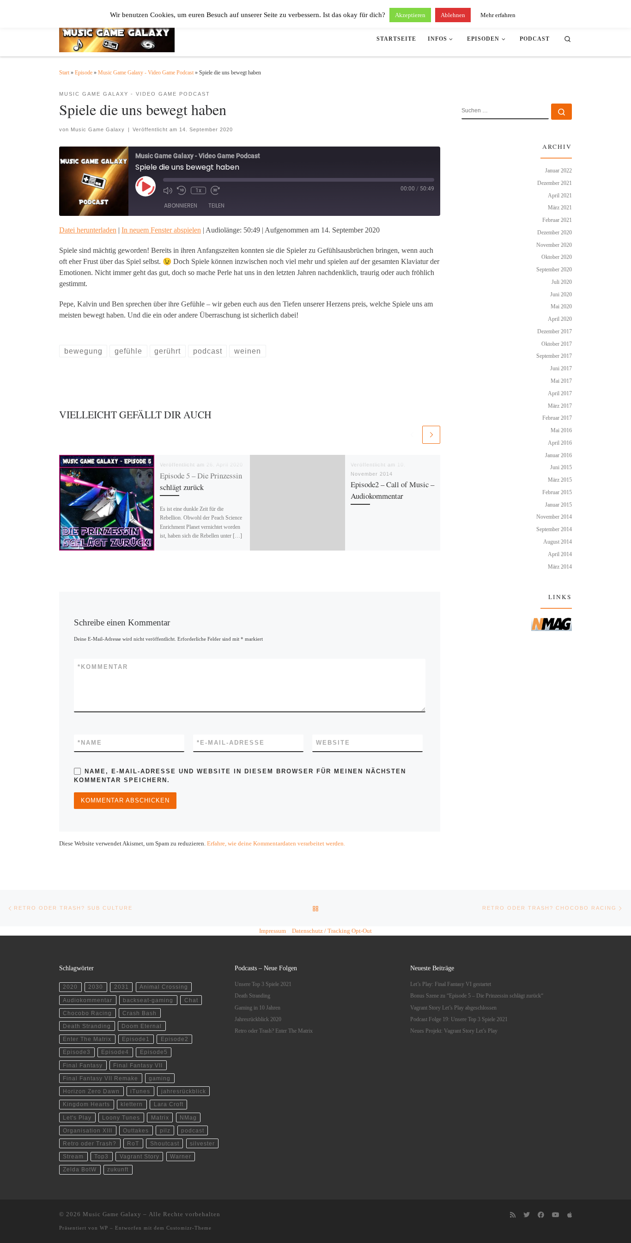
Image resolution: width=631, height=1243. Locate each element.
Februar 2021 (557, 220)
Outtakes (136, 1130)
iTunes (140, 1091)
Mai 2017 (561, 381)
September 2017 (554, 356)
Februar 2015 (557, 492)
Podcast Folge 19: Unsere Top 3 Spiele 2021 (459, 1019)
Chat (191, 1000)
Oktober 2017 (556, 344)
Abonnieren (180, 205)
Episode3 (77, 1052)
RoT (133, 1143)
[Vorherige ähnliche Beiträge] (412, 435)
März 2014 (560, 566)
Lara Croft (168, 1104)
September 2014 (554, 529)
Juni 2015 (561, 467)
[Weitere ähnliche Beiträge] (431, 435)
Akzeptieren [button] (410, 15)
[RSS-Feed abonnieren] (513, 1215)
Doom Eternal (141, 1026)
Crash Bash (139, 1013)
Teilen (216, 205)
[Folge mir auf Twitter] (526, 1215)
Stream (73, 1156)
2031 (121, 987)
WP (104, 1228)
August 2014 (557, 542)
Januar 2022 (558, 170)
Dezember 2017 (554, 331)
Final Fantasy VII (138, 1065)
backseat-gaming (148, 1000)
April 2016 (560, 443)
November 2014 (554, 517)
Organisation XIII (87, 1130)
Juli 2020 (562, 282)
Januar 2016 (558, 455)
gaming (159, 1078)
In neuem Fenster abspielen (161, 230)
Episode (83, 72)
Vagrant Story (139, 1156)
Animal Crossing (164, 987)
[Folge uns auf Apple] (569, 1215)
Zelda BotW (80, 1169)
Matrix (160, 1117)
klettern (132, 1104)
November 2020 (554, 245)
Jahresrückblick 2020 (258, 1019)
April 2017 (560, 393)
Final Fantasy (83, 1065)
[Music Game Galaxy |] (117, 36)
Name (90, 742)
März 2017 (560, 406)
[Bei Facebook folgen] (541, 1215)
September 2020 (554, 269)
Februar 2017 (557, 418)
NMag (188, 1117)
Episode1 (136, 1039)
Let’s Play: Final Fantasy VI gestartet (450, 984)
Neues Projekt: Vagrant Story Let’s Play (454, 1031)
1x (198, 190)
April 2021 (560, 195)
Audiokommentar (87, 1000)
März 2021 (560, 207)
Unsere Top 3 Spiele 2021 (263, 984)
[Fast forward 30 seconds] (215, 190)
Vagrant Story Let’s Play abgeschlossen (453, 1008)
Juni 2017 (561, 368)
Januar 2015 (558, 505)
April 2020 (560, 319)
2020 (70, 987)
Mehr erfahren (498, 15)
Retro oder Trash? (89, 1143)
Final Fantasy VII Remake (100, 1078)
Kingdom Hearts (86, 1104)
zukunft (117, 1169)
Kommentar (103, 666)
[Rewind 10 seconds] (181, 190)
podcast (192, 1130)
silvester (202, 1143)
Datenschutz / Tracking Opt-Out (332, 930)
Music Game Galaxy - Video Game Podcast (146, 72)
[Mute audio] (167, 190)
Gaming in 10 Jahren (257, 1008)
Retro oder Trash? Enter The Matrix (274, 1031)
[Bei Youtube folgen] (555, 1215)
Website (333, 742)
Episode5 (154, 1052)
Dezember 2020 (554, 232)
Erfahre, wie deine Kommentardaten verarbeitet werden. (276, 843)
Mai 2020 (561, 306)
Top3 (101, 1156)
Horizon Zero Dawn (91, 1091)
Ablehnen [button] (453, 15)
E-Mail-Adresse (231, 742)
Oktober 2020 (556, 257)
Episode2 (174, 1039)
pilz (165, 1130)
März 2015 (560, 480)
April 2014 (560, 554)
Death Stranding (87, 1026)
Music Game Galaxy (98, 129)
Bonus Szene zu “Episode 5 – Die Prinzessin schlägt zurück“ (476, 996)
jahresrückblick (183, 1091)
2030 (95, 987)
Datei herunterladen (87, 230)
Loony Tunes (121, 1117)
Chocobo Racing (87, 1013)
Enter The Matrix (87, 1039)
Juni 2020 (561, 294)
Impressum (272, 930)
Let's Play (77, 1117)
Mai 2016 (561, 430)
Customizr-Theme (189, 1228)
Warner (180, 1156)
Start (64, 72)
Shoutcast (164, 1143)
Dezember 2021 (554, 183)
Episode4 (115, 1052)
